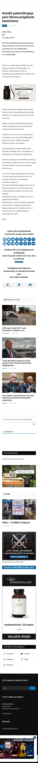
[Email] (9, 243)
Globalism (7, 501)
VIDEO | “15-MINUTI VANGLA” (16, 522)
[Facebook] (4, 239)
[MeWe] (29, 239)
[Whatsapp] (33, 239)
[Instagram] (17, 239)
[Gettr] (29, 243)
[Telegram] (13, 243)
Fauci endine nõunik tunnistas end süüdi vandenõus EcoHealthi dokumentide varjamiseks (18, 398)
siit (12, 714)
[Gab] (25, 243)
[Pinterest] (21, 239)
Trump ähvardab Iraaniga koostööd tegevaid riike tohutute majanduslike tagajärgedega (16, 363)
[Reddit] (17, 243)
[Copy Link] (21, 243)
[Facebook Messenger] (9, 239)
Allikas (4, 219)
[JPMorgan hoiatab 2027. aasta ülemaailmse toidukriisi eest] (19, 315)
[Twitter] (13, 239)
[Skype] (4, 243)
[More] (33, 243)
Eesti (4, 25)
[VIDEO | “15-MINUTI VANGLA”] (19, 509)
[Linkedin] (25, 239)
